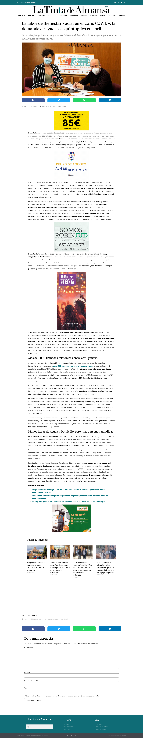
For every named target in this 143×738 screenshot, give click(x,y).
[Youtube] (121, 2)
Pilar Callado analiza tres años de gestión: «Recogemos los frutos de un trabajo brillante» (60, 568)
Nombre (28, 672)
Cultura (51, 16)
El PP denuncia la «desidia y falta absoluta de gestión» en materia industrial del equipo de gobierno (106, 568)
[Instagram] (115, 2)
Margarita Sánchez (44, 619)
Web (26, 688)
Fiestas (103, 16)
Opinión (122, 16)
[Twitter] (71, 735)
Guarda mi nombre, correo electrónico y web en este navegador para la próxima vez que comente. (62, 696)
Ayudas (35, 619)
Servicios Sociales (55, 619)
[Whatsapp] (124, 2)
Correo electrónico (31, 680)
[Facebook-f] (111, 2)
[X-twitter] (118, 2)
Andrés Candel (28, 619)
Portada (21, 16)
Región (84, 16)
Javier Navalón (122, 735)
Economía (63, 16)
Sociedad (41, 16)
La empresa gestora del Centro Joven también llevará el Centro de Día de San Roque (68, 502)
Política (31, 16)
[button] (33, 100)
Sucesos (112, 16)
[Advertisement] (71, 594)
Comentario (29, 647)
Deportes (93, 16)
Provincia (74, 16)
